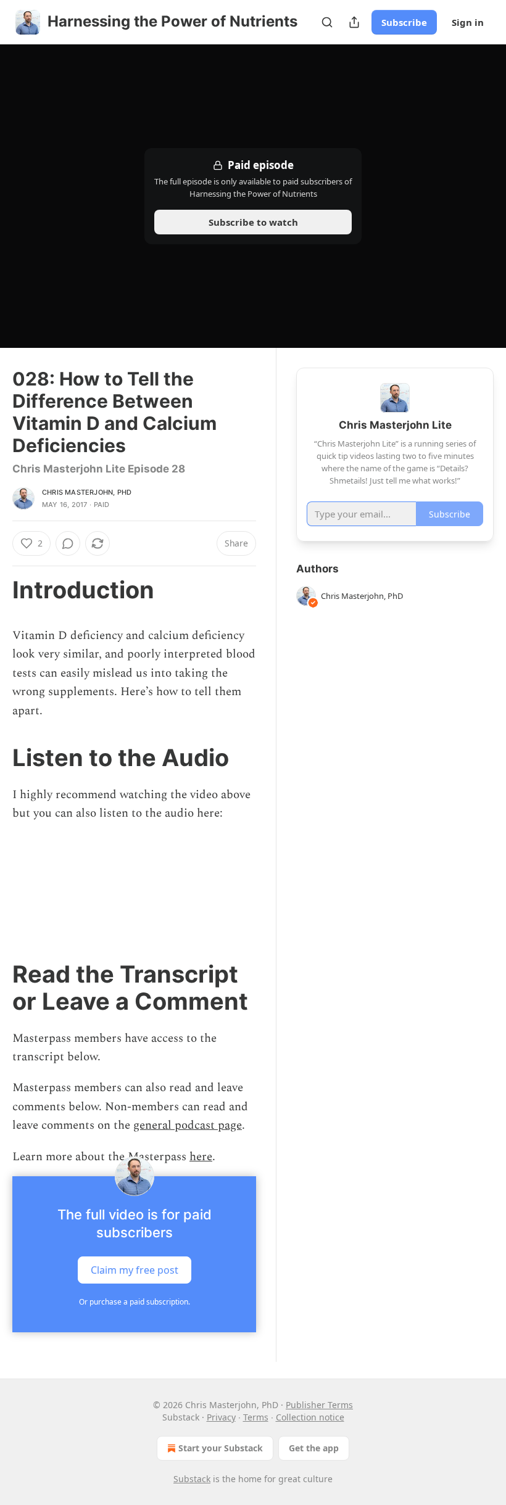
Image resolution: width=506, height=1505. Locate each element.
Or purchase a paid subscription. (134, 1302)
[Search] (327, 22)
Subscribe (404, 22)
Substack (191, 1479)
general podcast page (187, 1125)
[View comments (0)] (68, 543)
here (200, 1157)
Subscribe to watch (253, 222)
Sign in (468, 22)
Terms (255, 1417)
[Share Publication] (354, 22)
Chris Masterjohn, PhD (86, 492)
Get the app (314, 1448)
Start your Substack (220, 1448)
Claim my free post (134, 1270)
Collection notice (310, 1417)
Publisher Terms (319, 1405)
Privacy (221, 1417)
